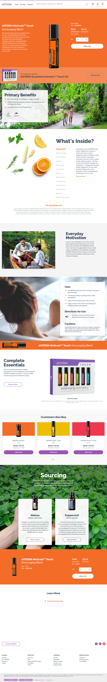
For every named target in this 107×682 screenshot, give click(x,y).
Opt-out (26, 680)
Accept (11, 680)
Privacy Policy (49, 680)
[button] (52, 459)
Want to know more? (39, 680)
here (72, 676)
